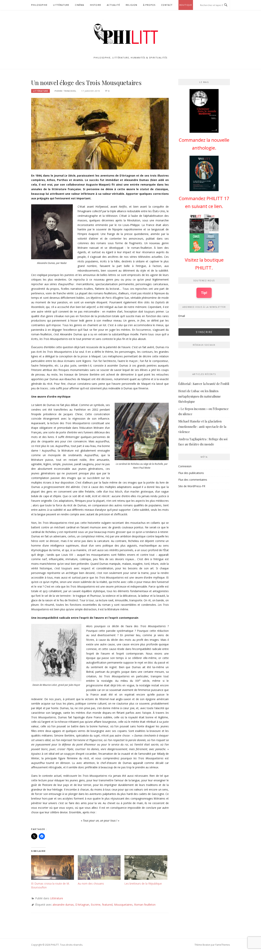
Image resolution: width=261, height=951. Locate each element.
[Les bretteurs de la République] (145, 867)
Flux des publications (191, 473)
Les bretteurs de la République (143, 883)
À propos (149, 4)
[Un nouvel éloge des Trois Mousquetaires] (100, 133)
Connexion (184, 466)
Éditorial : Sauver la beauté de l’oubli (203, 384)
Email (181, 316)
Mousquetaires (123, 904)
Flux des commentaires (192, 479)
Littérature (61, 4)
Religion (131, 4)
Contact (167, 4)
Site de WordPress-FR (191, 486)
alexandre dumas (63, 904)
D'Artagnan (82, 904)
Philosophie (39, 4)
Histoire (95, 4)
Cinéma (79, 4)
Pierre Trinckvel (65, 90)
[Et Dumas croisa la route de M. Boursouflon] (52, 867)
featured (107, 904)
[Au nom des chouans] (99, 867)
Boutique (185, 4)
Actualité (113, 4)
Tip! (204, 292)
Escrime (96, 904)
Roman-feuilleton (145, 904)
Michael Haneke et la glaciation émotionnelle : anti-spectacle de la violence (202, 426)
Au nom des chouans (91, 883)
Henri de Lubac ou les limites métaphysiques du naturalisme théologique (199, 396)
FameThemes (222, 944)
